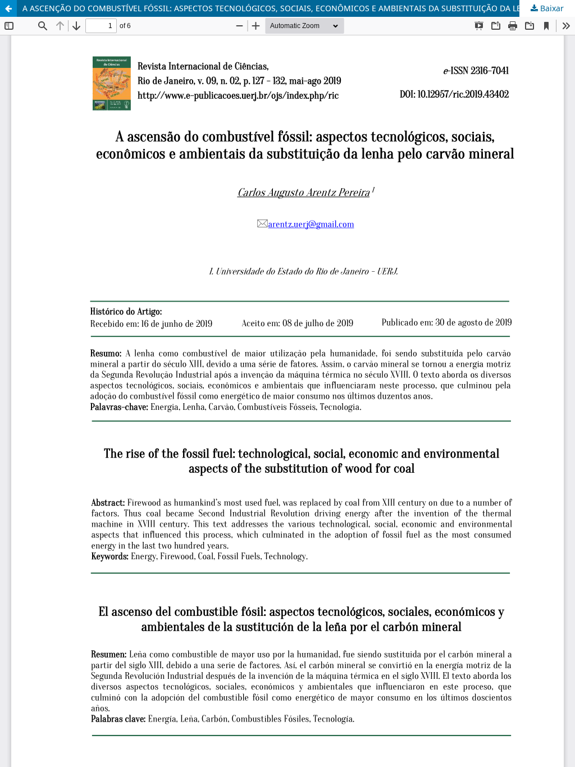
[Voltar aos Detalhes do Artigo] (8, 8)
